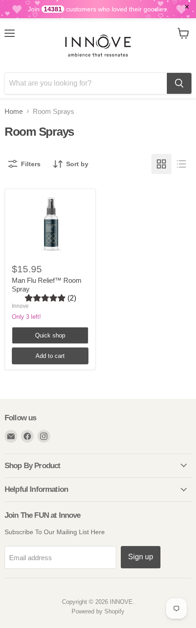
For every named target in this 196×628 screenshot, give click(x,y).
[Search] (179, 83)
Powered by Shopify (98, 611)
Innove (20, 306)
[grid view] (161, 164)
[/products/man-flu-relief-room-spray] (50, 224)
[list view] (181, 164)
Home (14, 111)
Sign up (140, 557)
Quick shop (50, 335)
